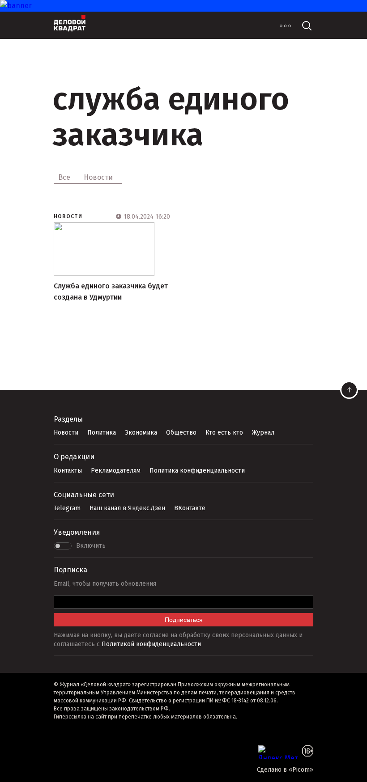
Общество (181, 432)
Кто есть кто (224, 432)
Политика (101, 432)
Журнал (263, 432)
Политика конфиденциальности (197, 470)
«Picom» (301, 770)
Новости (68, 216)
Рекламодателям (116, 470)
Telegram (67, 508)
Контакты (68, 470)
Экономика (141, 432)
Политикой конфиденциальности (151, 644)
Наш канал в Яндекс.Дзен (127, 508)
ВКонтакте (189, 508)
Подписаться (184, 619)
